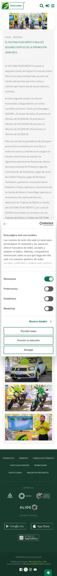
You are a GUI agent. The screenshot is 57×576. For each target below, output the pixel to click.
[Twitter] (26, 570)
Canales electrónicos (43, 458)
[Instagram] (30, 570)
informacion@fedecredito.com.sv (37, 564)
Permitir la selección (28, 340)
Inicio (8, 37)
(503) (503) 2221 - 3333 (38, 561)
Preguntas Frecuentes (38, 472)
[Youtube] (35, 570)
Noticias (17, 37)
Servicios (23, 458)
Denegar (28, 349)
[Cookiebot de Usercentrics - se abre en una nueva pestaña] (40, 224)
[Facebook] (21, 570)
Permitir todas (28, 331)
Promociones (40, 465)
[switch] (48, 288)
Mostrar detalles (38, 321)
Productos (8, 458)
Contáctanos (15, 472)
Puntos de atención (19, 465)
